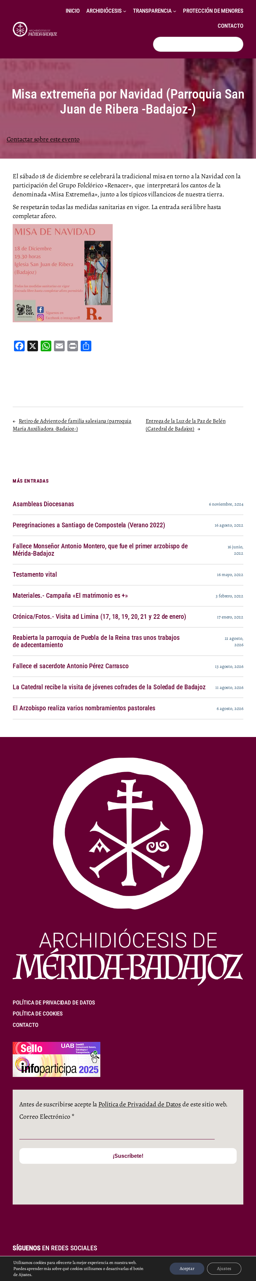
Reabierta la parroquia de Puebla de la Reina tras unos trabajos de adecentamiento (96, 641)
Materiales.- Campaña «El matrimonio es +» (70, 595)
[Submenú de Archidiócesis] (124, 11)
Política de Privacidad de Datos (139, 1104)
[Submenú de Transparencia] (174, 11)
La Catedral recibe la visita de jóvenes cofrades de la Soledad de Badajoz (109, 687)
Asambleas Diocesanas (43, 504)
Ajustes (224, 1268)
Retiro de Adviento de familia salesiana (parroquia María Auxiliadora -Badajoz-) (72, 425)
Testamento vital (35, 574)
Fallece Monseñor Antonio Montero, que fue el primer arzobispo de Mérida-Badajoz (100, 550)
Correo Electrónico (46, 1116)
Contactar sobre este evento (43, 139)
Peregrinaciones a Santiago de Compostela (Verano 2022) (89, 525)
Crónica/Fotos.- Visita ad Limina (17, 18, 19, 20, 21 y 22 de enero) (99, 616)
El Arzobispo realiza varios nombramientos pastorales (84, 708)
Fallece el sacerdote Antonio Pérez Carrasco (71, 666)
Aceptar (187, 1268)
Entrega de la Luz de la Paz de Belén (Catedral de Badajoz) (185, 425)
